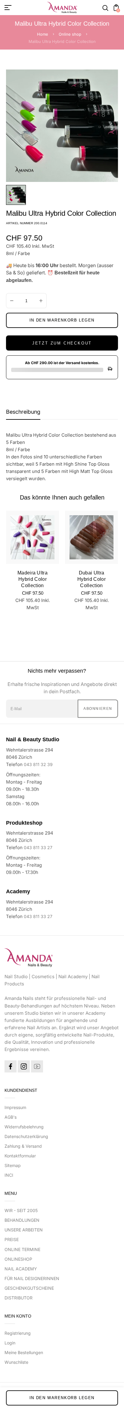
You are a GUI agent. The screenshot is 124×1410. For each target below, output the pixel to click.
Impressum (15, 1107)
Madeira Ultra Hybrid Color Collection (32, 579)
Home (42, 34)
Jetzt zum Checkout (62, 343)
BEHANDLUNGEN (22, 1220)
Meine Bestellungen (24, 1352)
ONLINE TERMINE (22, 1249)
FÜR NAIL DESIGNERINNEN (32, 1278)
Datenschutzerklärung (26, 1136)
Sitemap (13, 1165)
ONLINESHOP (18, 1259)
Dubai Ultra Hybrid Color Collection (91, 579)
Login (10, 1342)
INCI (9, 1175)
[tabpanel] (17, 195)
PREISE (12, 1239)
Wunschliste (16, 1362)
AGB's (11, 1117)
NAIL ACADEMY (21, 1268)
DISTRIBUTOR (19, 1297)
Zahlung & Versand (23, 1146)
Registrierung (18, 1333)
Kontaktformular (20, 1155)
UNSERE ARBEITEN (24, 1229)
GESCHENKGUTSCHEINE (29, 1288)
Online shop (70, 34)
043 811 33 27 (38, 847)
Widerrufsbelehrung (24, 1126)
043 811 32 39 (38, 764)
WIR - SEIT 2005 (21, 1210)
